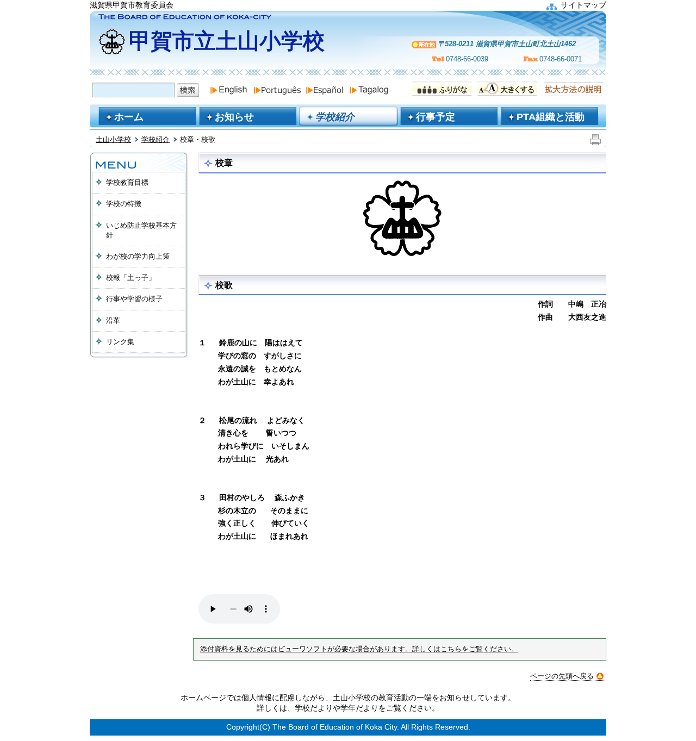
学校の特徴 (123, 204)
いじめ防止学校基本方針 (141, 230)
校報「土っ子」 (131, 277)
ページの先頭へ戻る (562, 676)
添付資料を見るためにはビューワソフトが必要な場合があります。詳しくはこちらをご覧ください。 (359, 649)
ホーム (129, 116)
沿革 (113, 320)
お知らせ (234, 116)
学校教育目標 (127, 182)
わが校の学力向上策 (138, 256)
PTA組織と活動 (551, 116)
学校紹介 (155, 139)
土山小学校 (113, 139)
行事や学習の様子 (134, 299)
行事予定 (435, 116)
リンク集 (120, 342)
